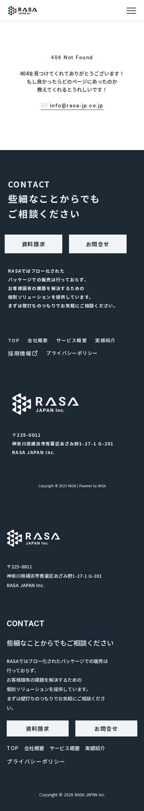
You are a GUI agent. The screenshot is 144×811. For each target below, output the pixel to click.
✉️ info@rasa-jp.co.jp (72, 106)
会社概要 (37, 340)
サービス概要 (71, 340)
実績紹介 (105, 340)
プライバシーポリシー (72, 353)
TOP (13, 340)
